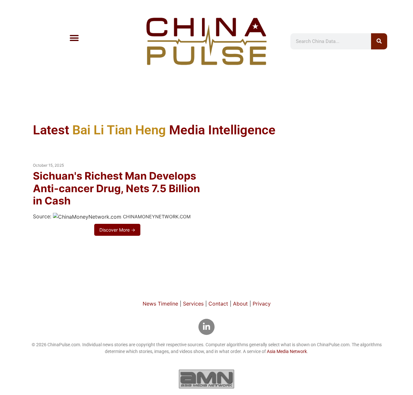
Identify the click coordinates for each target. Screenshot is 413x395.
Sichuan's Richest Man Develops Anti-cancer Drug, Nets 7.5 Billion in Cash (116, 188)
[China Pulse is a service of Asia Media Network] (206, 379)
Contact (218, 303)
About (240, 303)
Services (193, 303)
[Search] (379, 41)
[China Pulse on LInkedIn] (206, 327)
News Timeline (160, 303)
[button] (74, 38)
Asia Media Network (287, 351)
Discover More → (117, 230)
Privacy (262, 303)
